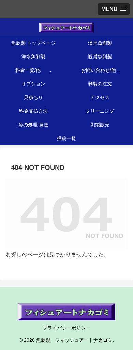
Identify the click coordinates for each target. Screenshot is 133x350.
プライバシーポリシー (66, 328)
